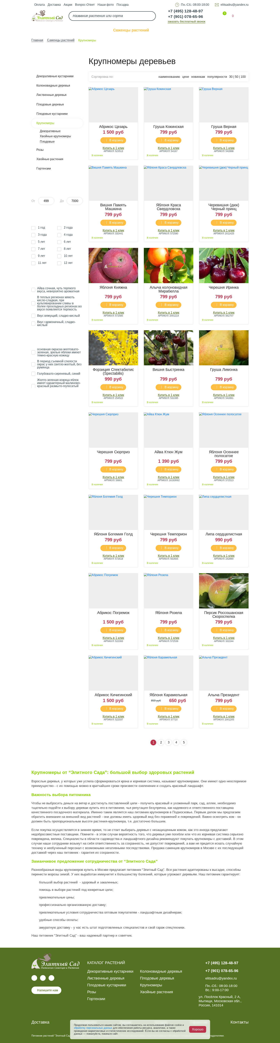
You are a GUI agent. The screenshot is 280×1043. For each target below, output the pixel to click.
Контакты (240, 30)
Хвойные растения (49, 159)
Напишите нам (47, 990)
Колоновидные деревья (53, 85)
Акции (68, 4)
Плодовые (47, 141)
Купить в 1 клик (113, 148)
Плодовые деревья (50, 104)
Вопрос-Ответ (85, 4)
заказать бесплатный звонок (186, 21)
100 (243, 76)
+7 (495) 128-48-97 (185, 11)
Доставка (54, 4)
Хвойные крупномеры (55, 136)
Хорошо (197, 1029)
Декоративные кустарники (55, 76)
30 (231, 76)
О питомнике (43, 30)
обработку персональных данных (93, 1027)
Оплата (39, 4)
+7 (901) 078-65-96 (185, 16)
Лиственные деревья (51, 94)
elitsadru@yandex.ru (235, 4)
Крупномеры (45, 123)
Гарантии (189, 30)
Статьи (214, 30)
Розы (40, 149)
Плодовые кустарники (52, 113)
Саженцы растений (131, 30)
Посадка (123, 4)
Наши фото (106, 4)
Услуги (165, 30)
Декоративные (50, 131)
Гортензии (43, 168)
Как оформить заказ (85, 30)
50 (236, 76)
